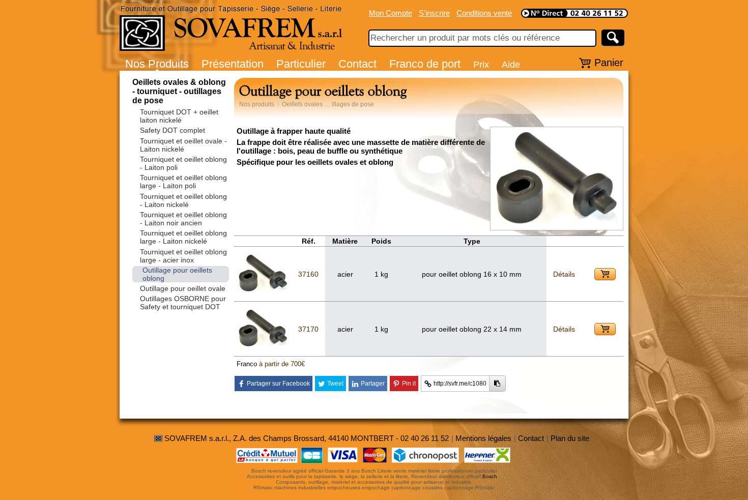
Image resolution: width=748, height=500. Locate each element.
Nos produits (256, 104)
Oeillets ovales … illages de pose (328, 104)
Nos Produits (157, 63)
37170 (308, 329)
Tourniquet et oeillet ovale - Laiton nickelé (183, 145)
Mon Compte (390, 13)
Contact (357, 63)
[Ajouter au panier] (605, 274)
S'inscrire (434, 13)
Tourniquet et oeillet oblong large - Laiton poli (183, 181)
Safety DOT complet (172, 130)
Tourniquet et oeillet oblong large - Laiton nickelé (183, 237)
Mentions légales (483, 438)
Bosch (489, 476)
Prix (481, 64)
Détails (564, 274)
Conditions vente (484, 13)
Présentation (233, 63)
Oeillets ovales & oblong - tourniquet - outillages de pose (179, 91)
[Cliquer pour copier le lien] (497, 383)
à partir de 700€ (282, 364)
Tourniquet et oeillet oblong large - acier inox (183, 256)
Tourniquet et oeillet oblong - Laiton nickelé (183, 200)
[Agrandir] (556, 224)
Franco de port (425, 63)
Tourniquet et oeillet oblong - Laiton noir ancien (183, 219)
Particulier (301, 63)
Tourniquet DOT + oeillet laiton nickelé (179, 116)
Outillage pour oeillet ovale (182, 288)
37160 (308, 274)
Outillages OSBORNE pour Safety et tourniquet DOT (183, 303)
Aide (511, 64)
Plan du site (570, 438)
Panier (608, 62)
